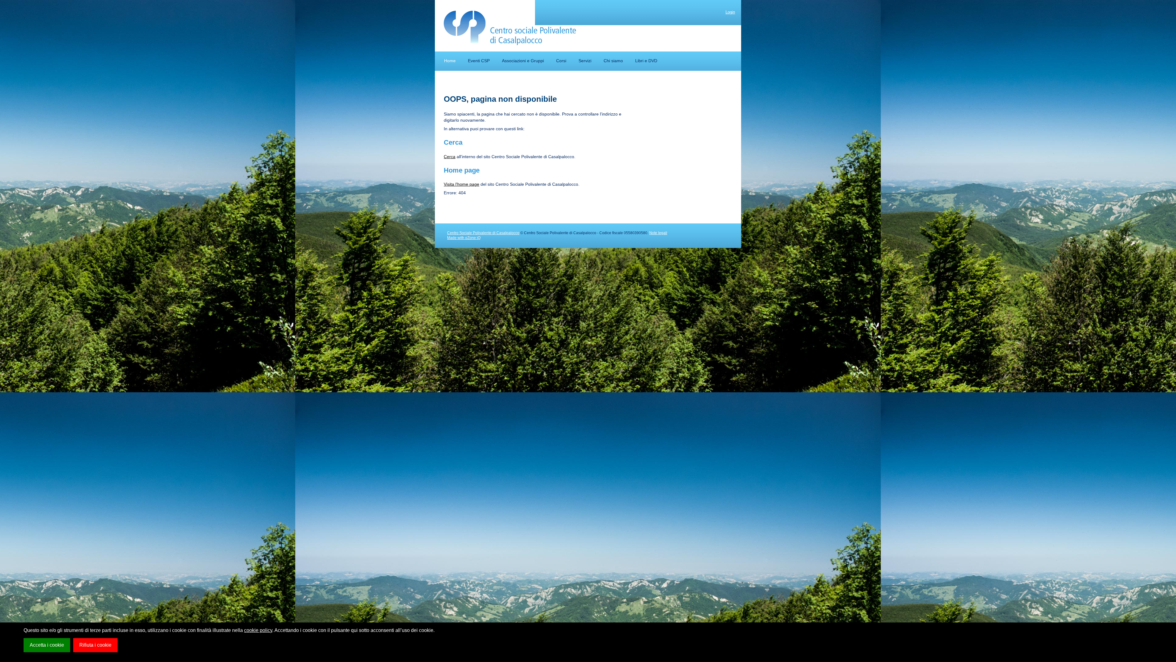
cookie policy (258, 630)
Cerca (449, 156)
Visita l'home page (461, 184)
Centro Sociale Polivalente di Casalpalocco (483, 233)
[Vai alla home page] (510, 28)
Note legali (658, 233)
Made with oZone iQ (464, 238)
